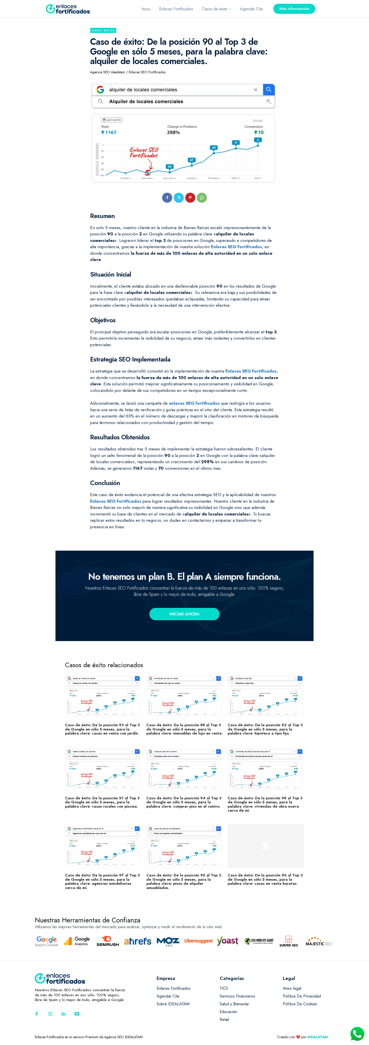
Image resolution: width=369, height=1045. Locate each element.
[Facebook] (167, 198)
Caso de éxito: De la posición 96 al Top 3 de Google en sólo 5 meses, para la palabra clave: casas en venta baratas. (265, 879)
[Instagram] (50, 1014)
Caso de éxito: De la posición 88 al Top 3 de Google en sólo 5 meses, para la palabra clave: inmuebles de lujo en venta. (184, 729)
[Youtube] (77, 1014)
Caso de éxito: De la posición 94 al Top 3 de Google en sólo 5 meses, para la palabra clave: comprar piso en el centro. (183, 802)
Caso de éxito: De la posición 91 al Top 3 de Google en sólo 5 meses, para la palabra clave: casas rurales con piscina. (102, 802)
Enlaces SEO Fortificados (236, 247)
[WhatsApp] (202, 198)
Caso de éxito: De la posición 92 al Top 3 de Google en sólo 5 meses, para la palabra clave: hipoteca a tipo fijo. (265, 729)
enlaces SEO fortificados (194, 403)
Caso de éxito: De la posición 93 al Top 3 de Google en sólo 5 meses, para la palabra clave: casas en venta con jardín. (102, 729)
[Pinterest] (190, 198)
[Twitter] (179, 198)
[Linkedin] (63, 1014)
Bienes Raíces (103, 30)
